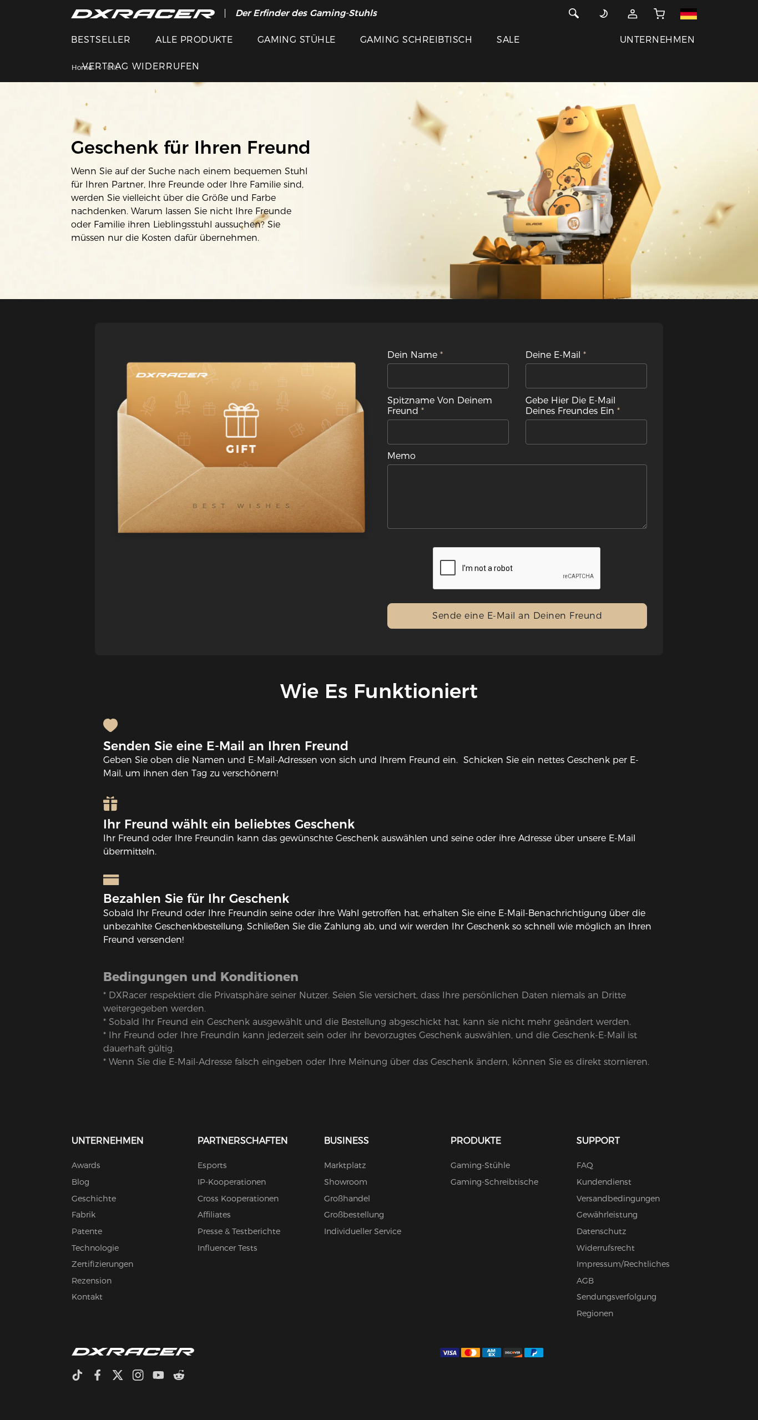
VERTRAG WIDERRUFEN (141, 66)
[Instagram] (142, 1376)
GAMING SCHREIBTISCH (416, 39)
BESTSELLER (101, 39)
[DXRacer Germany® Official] (143, 13)
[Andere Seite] (689, 13)
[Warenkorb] (659, 13)
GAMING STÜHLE (296, 39)
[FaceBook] (102, 1376)
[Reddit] (183, 1376)
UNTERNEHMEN (657, 39)
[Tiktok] (82, 1376)
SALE (508, 39)
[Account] (633, 13)
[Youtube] (163, 1376)
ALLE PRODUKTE (194, 39)
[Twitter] (122, 1376)
